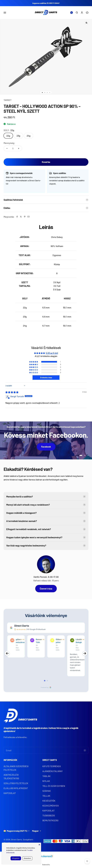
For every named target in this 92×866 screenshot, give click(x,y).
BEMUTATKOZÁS (50, 820)
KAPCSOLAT (10, 793)
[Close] (39, 844)
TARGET (7, 100)
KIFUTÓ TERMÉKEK (51, 766)
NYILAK (46, 781)
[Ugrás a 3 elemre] (47, 92)
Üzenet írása (46, 588)
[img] (11, 392)
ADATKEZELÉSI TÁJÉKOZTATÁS (11, 776)
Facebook (46, 446)
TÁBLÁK (46, 776)
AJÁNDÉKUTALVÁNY (52, 771)
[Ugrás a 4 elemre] (49, 92)
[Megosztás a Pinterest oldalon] (25, 217)
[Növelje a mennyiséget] (18, 148)
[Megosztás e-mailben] (28, 217)
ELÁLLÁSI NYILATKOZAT (16, 788)
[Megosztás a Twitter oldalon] (21, 217)
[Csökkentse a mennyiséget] (7, 148)
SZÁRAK (46, 790)
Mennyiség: (9, 143)
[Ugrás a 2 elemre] (44, 92)
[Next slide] (84, 653)
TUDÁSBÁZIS (48, 815)
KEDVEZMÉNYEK (50, 805)
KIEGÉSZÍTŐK (48, 800)
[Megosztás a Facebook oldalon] (17, 217)
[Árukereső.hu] (46, 857)
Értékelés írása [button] (46, 377)
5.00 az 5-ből (52, 353)
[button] (33, 362)
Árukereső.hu (46, 864)
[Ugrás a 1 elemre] (42, 92)
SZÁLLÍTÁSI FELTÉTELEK (16, 783)
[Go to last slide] (7, 653)
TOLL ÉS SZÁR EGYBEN (53, 786)
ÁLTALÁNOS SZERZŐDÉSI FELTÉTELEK (16, 768)
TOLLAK (46, 795)
